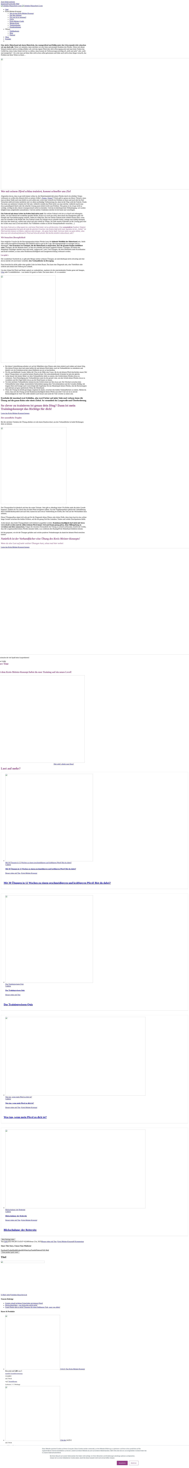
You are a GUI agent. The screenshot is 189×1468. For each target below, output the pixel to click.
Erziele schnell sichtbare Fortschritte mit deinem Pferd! (24, 1303)
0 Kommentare (79, 1241)
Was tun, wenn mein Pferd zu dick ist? (18, 1097)
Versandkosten (12, 1381)
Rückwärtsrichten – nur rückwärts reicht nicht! (21, 1305)
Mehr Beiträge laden (8, 1239)
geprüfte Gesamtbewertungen (14, 1373)
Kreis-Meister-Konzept (29, 873)
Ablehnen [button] (134, 1463)
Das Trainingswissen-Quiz (14, 984)
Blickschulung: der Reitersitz (15, 1210)
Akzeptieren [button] (122, 1463)
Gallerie (8, 865)
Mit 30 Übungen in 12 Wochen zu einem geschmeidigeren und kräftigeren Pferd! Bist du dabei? (38, 863)
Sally (6, 1241)
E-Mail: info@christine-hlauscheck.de (14, 1295)
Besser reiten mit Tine (12, 873)
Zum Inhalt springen (8, 2)
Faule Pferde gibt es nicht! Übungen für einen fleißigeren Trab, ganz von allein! (32, 1307)
